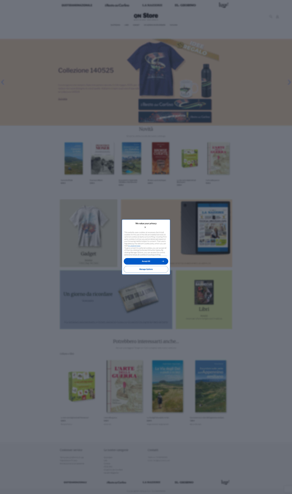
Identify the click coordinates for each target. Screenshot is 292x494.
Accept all (146, 261)
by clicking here (134, 246)
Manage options (146, 269)
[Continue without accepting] (145, 227)
